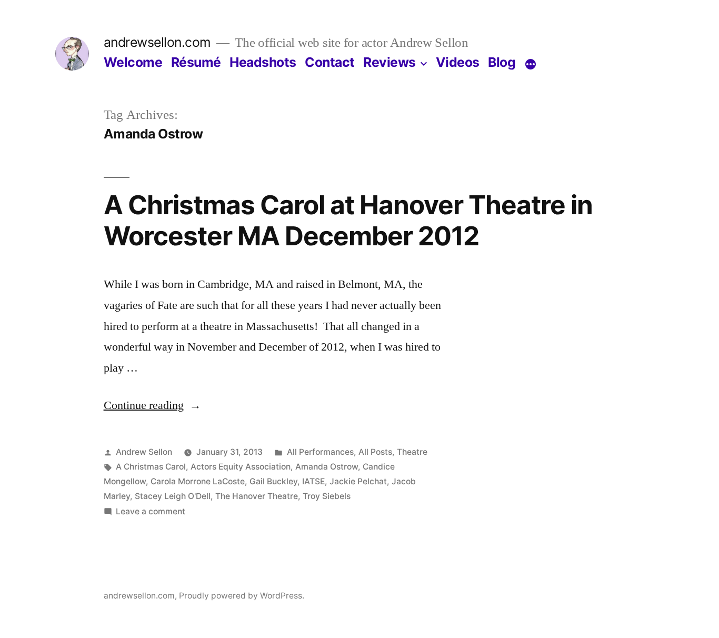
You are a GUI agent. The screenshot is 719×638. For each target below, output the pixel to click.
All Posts (375, 452)
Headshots (262, 62)
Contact (330, 62)
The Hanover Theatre (256, 496)
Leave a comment (150, 511)
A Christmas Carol (151, 467)
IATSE (313, 481)
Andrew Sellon (144, 452)
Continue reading (152, 405)
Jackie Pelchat (358, 481)
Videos (458, 62)
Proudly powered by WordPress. (241, 596)
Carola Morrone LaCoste (198, 481)
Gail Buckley (273, 481)
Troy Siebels (327, 496)
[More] (530, 64)
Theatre (412, 452)
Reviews (389, 62)
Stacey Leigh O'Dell (173, 496)
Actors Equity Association (241, 467)
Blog (501, 62)
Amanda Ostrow (326, 467)
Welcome (133, 62)
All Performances (320, 452)
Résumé (196, 62)
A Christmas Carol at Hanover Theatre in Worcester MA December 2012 (348, 220)
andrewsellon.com (157, 42)
